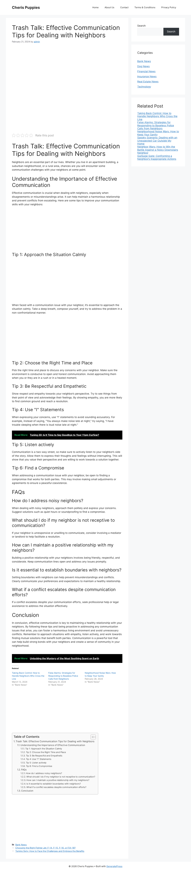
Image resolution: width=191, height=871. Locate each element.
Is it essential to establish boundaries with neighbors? (53, 783)
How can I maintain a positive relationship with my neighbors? (57, 780)
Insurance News (147, 76)
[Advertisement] (67, 69)
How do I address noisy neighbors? (44, 773)
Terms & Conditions (144, 7)
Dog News (143, 66)
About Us (109, 7)
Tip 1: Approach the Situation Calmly (43, 748)
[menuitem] (158, 116)
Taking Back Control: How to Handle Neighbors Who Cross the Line (28, 676)
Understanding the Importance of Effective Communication (52, 745)
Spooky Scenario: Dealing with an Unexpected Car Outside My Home (157, 140)
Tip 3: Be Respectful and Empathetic (44, 755)
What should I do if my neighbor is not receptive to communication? (60, 776)
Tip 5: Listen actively (36, 762)
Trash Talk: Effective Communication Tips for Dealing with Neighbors (55, 741)
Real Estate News (147, 81)
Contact (124, 7)
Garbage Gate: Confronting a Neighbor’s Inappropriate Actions (156, 157)
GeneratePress (114, 866)
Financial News (146, 71)
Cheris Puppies (26, 7)
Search (141, 25)
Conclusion (27, 790)
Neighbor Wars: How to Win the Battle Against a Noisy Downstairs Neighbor (157, 149)
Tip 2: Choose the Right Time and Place (46, 752)
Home (95, 7)
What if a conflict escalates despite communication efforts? (56, 787)
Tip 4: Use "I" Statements (38, 759)
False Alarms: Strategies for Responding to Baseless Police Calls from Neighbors (63, 676)
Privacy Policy (168, 7)
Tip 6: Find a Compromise (39, 766)
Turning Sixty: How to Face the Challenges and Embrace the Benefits (49, 851)
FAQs (24, 769)
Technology (144, 86)
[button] (91, 737)
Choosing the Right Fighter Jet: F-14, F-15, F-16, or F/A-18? (45, 847)
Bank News (21, 844)
